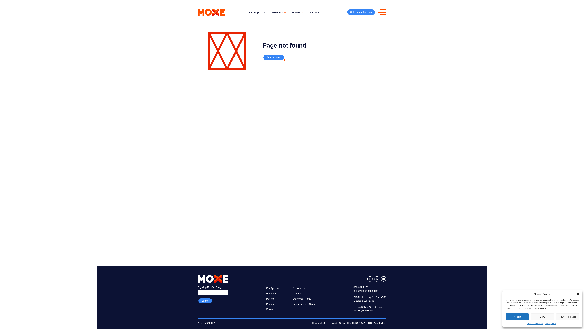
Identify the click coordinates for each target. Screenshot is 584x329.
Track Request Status (304, 304)
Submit (205, 300)
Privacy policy (337, 323)
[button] (577, 293)
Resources (299, 288)
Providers (277, 12)
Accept (517, 316)
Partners (315, 12)
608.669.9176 (360, 287)
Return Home (273, 57)
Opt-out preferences (535, 324)
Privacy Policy (550, 324)
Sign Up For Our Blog (210, 287)
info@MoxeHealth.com (365, 291)
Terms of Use (319, 323)
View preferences (567, 316)
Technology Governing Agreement (366, 323)
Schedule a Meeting (361, 12)
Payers (296, 12)
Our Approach (257, 12)
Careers (297, 293)
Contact (270, 309)
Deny (542, 316)
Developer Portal (302, 298)
